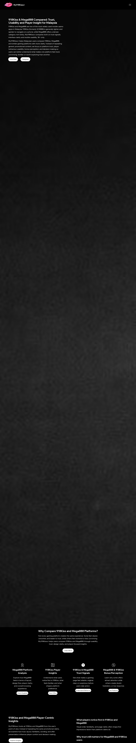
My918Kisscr (19, 5)
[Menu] (130, 5)
